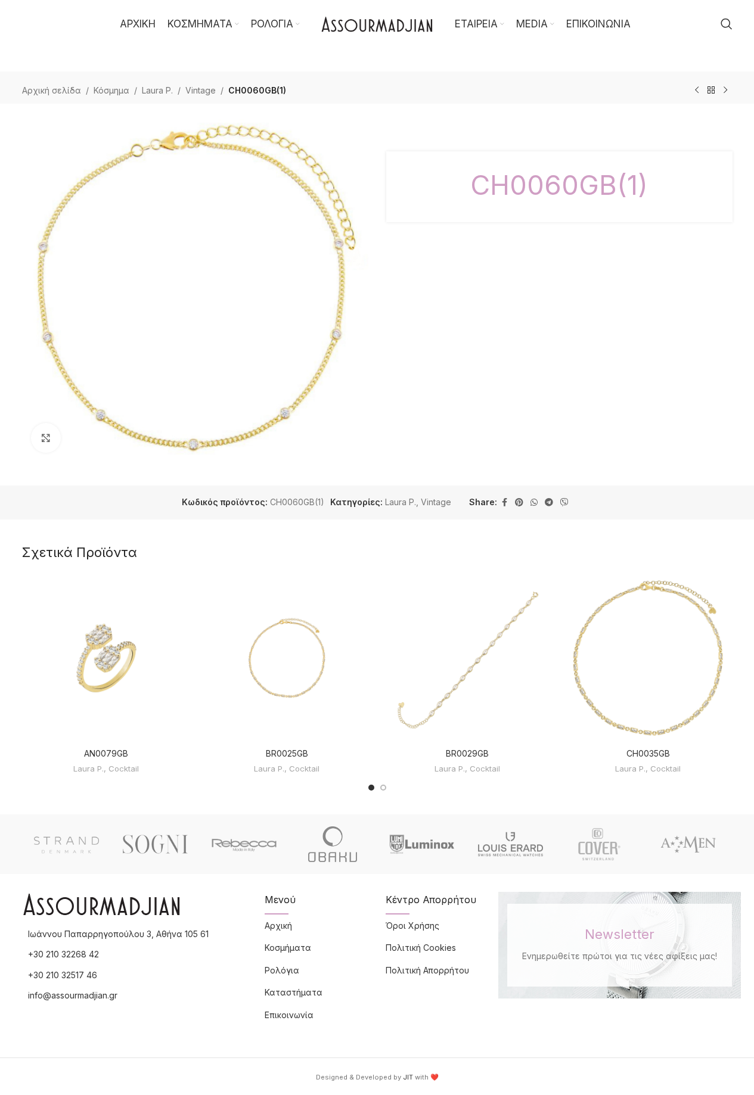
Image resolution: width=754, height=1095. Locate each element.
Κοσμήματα (288, 947)
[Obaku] (332, 844)
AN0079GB (106, 753)
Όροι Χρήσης (412, 925)
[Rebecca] (244, 844)
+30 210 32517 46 (62, 975)
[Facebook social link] (504, 502)
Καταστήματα (293, 992)
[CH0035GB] (648, 658)
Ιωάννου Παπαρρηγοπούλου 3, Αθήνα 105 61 (118, 934)
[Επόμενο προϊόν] (725, 90)
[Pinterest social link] (519, 502)
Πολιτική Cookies (421, 947)
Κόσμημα (111, 90)
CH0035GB (648, 753)
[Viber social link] (564, 502)
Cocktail (123, 768)
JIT (408, 1077)
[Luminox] (421, 844)
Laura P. (157, 90)
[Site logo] (377, 23)
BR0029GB (467, 753)
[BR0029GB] (467, 658)
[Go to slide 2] (383, 788)
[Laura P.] (688, 844)
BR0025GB (287, 753)
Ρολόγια (282, 970)
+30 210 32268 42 (63, 954)
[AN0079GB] (106, 658)
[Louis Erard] (510, 844)
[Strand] (66, 844)
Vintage (200, 90)
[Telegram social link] (549, 502)
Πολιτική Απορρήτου (427, 970)
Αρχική (278, 925)
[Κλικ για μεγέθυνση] (46, 438)
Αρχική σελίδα (51, 90)
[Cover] (599, 844)
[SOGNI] (155, 844)
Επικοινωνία (289, 1015)
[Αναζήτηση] (727, 24)
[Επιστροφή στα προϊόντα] (711, 90)
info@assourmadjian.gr (72, 995)
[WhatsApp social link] (534, 502)
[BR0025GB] (287, 658)
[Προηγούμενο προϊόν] (697, 90)
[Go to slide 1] (371, 788)
